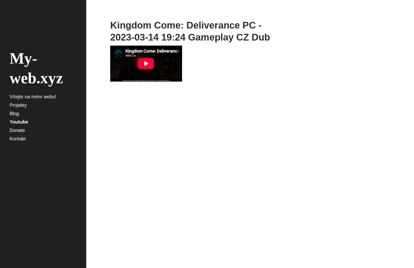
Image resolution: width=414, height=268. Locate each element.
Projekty (18, 105)
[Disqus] (196, 163)
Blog (14, 113)
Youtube (19, 122)
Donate (17, 130)
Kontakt (18, 138)
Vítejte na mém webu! (33, 96)
